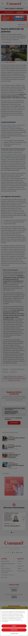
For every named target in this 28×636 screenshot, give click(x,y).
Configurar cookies (14, 633)
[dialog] (14, 622)
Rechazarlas (14, 630)
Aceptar (14, 626)
